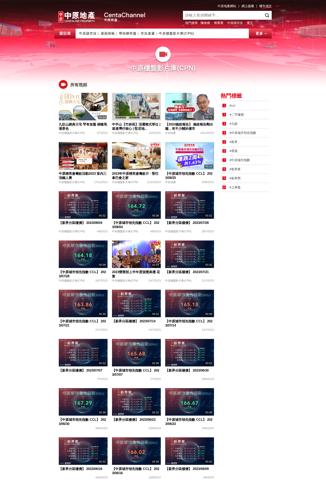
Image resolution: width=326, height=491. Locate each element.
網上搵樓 (248, 6)
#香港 (234, 151)
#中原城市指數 (240, 160)
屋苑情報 (108, 33)
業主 (250, 23)
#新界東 (235, 169)
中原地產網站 (227, 6)
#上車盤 (235, 187)
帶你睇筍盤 (128, 33)
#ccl (232, 105)
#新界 (234, 142)
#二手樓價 (237, 114)
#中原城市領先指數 (243, 133)
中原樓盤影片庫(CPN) (176, 33)
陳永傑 (205, 23)
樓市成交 (265, 6)
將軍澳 (218, 23)
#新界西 (235, 178)
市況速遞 (148, 33)
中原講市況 (235, 23)
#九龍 (234, 123)
